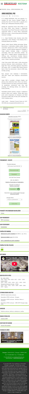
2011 (9, 285)
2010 (13, 285)
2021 (2, 279)
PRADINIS (3, 9)
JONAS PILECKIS (22, 111)
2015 (23, 279)
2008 (20, 285)
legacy (6, 286)
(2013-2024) (9, 237)
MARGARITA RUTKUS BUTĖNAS (8, 108)
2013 (2, 285)
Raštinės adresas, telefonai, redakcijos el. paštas (12, 311)
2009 (17, 285)
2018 (12, 279)
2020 (5, 279)
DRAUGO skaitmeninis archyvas (8, 295)
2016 (19, 279)
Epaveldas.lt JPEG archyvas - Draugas (10, 297)
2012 (6, 285)
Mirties (8, 9)
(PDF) (14, 116)
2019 (9, 279)
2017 (16, 279)
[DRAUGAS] (14, 3)
